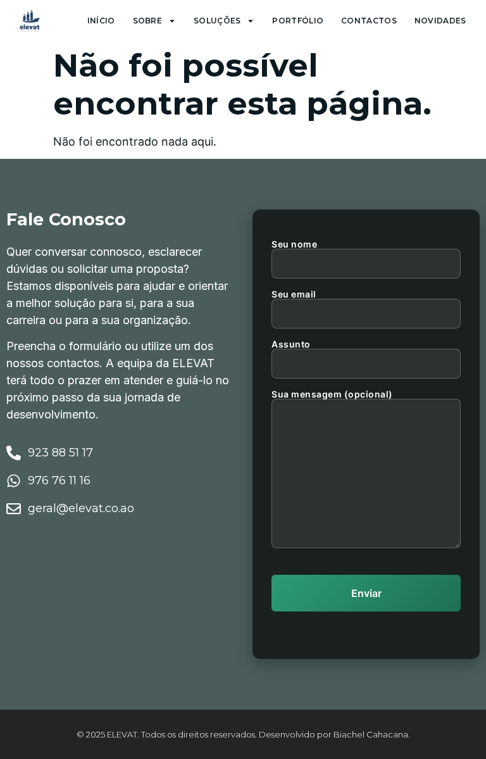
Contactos (369, 20)
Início (101, 20)
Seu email (293, 294)
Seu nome (294, 244)
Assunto (291, 344)
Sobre (148, 20)
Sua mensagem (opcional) (332, 394)
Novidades (440, 20)
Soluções (217, 20)
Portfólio (297, 20)
